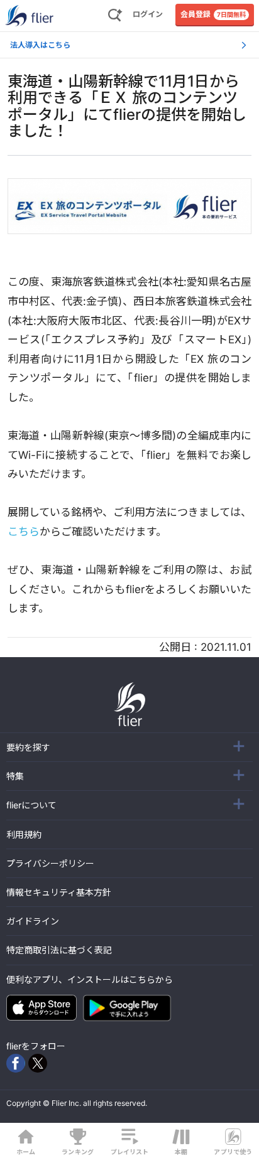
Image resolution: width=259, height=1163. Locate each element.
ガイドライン (32, 921)
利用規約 (23, 834)
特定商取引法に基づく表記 (59, 950)
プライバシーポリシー (50, 863)
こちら (24, 531)
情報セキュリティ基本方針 (58, 892)
